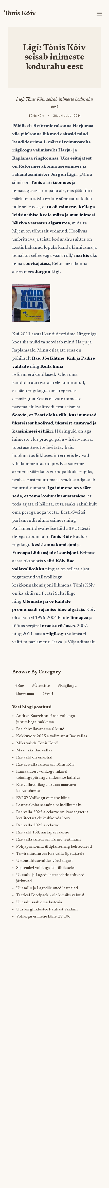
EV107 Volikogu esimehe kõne (42, 798)
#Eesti (47, 694)
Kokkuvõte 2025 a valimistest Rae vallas (51, 736)
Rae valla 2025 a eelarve (37, 825)
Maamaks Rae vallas (34, 750)
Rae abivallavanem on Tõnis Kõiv (45, 765)
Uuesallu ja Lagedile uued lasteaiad (47, 888)
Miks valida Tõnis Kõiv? (37, 743)
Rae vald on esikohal (34, 757)
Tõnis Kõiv (19, 13)
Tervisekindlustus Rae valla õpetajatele (50, 854)
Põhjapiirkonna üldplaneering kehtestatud (54, 847)
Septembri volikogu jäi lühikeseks (45, 868)
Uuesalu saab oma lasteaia (39, 902)
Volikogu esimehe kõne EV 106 (43, 916)
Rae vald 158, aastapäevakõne (42, 832)
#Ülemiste (41, 686)
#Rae (19, 686)
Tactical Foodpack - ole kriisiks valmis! (50, 895)
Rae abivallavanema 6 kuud (40, 729)
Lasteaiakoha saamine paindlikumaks (49, 805)
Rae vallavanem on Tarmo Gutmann (48, 840)
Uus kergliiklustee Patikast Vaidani (47, 909)
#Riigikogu (67, 686)
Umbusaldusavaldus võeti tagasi (44, 861)
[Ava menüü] (99, 13)
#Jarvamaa (24, 694)
